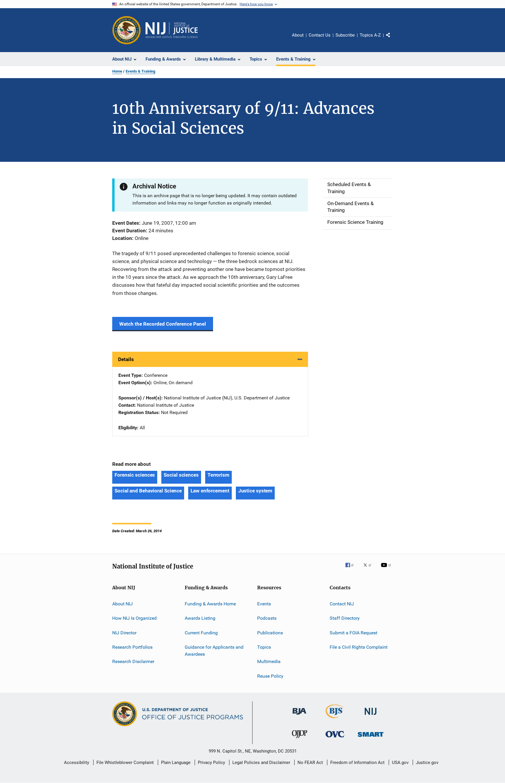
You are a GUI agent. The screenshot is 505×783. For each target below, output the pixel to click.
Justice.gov (427, 762)
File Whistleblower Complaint (125, 762)
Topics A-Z (370, 35)
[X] (369, 569)
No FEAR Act (310, 762)
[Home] (172, 30)
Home (117, 71)
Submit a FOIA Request (353, 633)
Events (264, 604)
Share (393, 39)
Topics (264, 647)
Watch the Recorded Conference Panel (162, 324)
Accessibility (76, 762)
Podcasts (266, 618)
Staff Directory (345, 618)
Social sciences (181, 475)
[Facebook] (351, 569)
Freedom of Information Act (357, 762)
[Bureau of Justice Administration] (299, 715)
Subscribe (345, 35)
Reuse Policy (270, 676)
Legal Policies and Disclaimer (261, 762)
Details (126, 359)
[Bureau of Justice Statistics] (335, 719)
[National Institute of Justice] (370, 715)
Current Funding (201, 633)
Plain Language (176, 762)
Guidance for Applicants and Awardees (214, 650)
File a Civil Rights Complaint (359, 647)
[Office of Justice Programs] (126, 30)
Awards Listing (200, 618)
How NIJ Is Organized (134, 618)
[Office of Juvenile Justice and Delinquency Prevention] (299, 739)
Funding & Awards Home (210, 604)
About (298, 35)
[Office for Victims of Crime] (335, 738)
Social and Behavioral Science (148, 491)
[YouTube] (387, 569)
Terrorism (218, 475)
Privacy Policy (211, 762)
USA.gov (400, 762)
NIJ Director (124, 633)
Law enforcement (210, 491)
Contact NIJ (342, 604)
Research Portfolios (132, 647)
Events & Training (140, 71)
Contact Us (320, 35)
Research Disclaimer (133, 661)
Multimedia (269, 661)
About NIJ (122, 604)
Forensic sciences (135, 475)
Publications (270, 633)
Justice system (255, 491)
